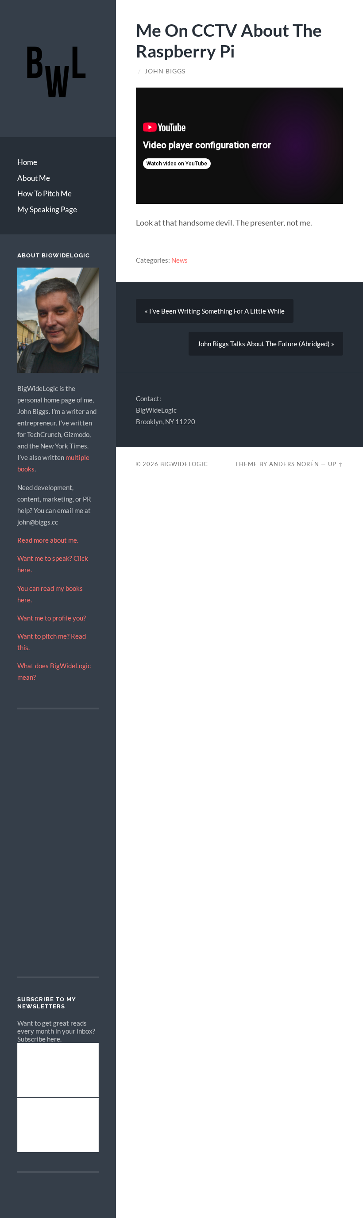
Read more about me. (47, 540)
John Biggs (165, 71)
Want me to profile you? (51, 618)
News (179, 260)
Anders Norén (294, 463)
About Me (33, 178)
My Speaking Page (47, 209)
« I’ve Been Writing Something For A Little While (215, 311)
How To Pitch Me (44, 193)
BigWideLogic (184, 463)
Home (27, 162)
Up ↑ (335, 463)
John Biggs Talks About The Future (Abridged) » (265, 344)
